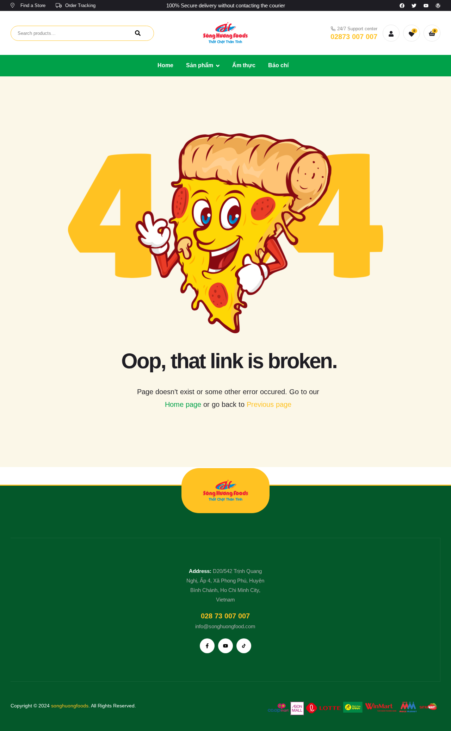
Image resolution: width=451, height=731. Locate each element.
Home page (183, 404)
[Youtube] (426, 5)
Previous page (269, 404)
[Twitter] (414, 5)
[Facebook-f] (207, 645)
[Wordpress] (437, 5)
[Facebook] (402, 5)
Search (138, 33)
